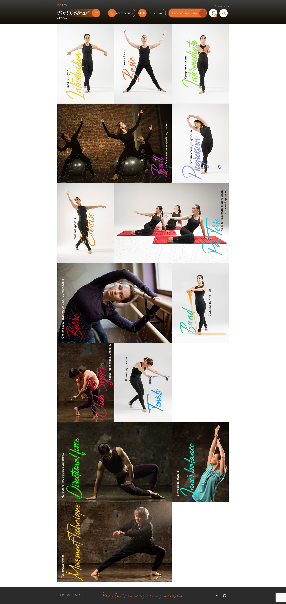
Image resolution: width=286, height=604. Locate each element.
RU (59, 4)
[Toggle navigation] (93, 13)
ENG (64, 4)
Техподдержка (222, 6)
